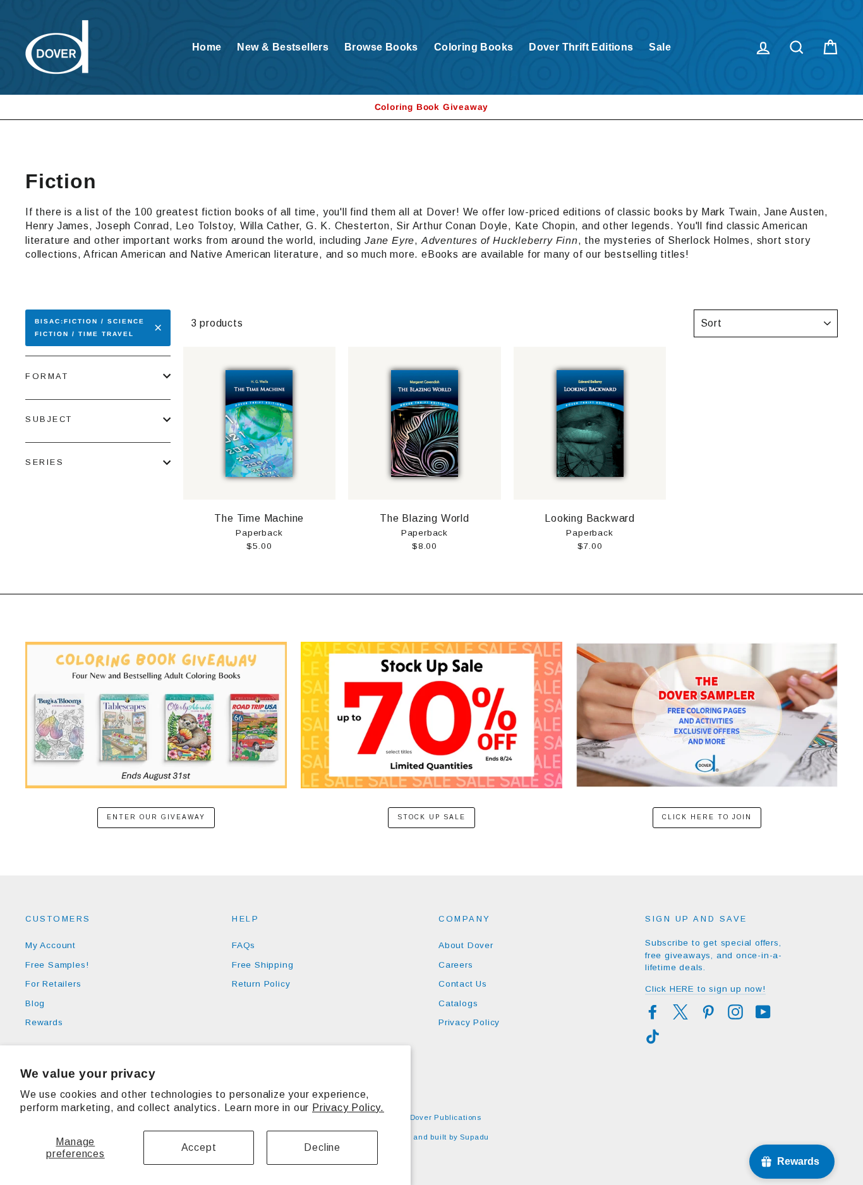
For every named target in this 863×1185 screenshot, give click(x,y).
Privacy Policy (469, 1022)
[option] (431, 107)
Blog (35, 1003)
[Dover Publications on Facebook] (652, 1012)
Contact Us (462, 984)
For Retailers (53, 984)
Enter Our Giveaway (156, 817)
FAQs (243, 945)
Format (46, 376)
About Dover (465, 945)
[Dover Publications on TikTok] (652, 1036)
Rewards (44, 1022)
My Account (50, 945)
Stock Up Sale (431, 817)
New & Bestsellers (283, 47)
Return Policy (261, 984)
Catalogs (458, 1003)
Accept (199, 1147)
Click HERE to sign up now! (705, 989)
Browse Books (381, 47)
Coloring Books (474, 47)
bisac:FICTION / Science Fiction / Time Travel (90, 327)
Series (44, 462)
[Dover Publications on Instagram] (735, 1012)
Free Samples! (56, 965)
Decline (322, 1147)
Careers (455, 965)
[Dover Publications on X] (680, 1012)
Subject (49, 419)
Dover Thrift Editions (581, 47)
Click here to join (707, 817)
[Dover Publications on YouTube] (763, 1012)
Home (207, 47)
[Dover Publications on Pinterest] (708, 1012)
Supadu (474, 1137)
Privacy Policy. (348, 1107)
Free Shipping (262, 965)
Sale (660, 47)
